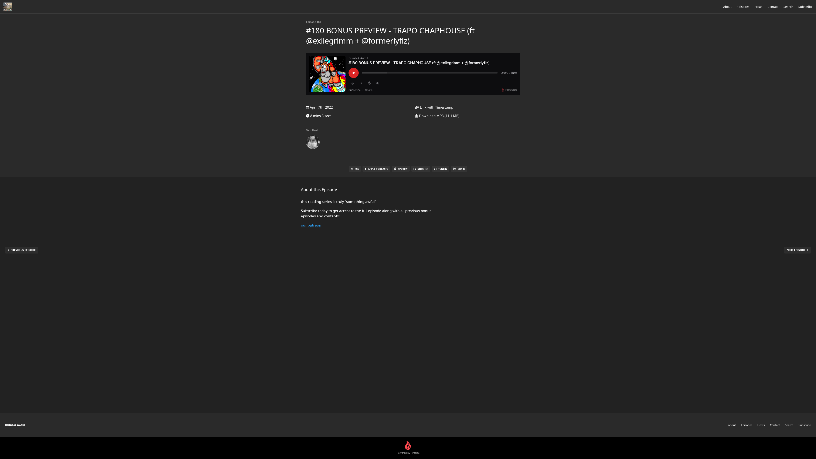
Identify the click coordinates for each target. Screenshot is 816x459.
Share (461, 168)
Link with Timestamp (436, 107)
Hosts (758, 7)
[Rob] (313, 143)
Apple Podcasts (378, 168)
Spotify (403, 168)
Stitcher (423, 168)
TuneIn (442, 168)
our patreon (311, 225)
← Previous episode (22, 250)
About (727, 7)
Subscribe (805, 7)
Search (788, 7)
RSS (357, 168)
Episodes (743, 7)
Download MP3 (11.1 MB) (438, 115)
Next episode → (797, 250)
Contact (773, 7)
